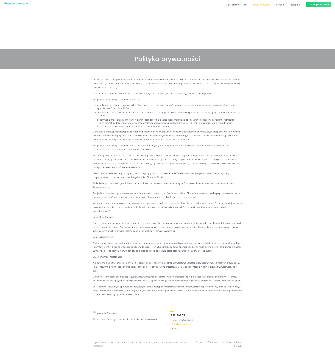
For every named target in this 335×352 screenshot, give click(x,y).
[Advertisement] (167, 29)
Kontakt (280, 4)
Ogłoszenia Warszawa (236, 4)
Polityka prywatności (262, 4)
